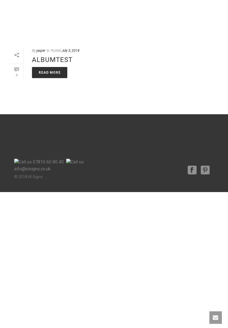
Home (185, 29)
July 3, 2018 (71, 51)
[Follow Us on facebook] (192, 170)
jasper (40, 51)
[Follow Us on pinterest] (205, 170)
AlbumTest (52, 60)
